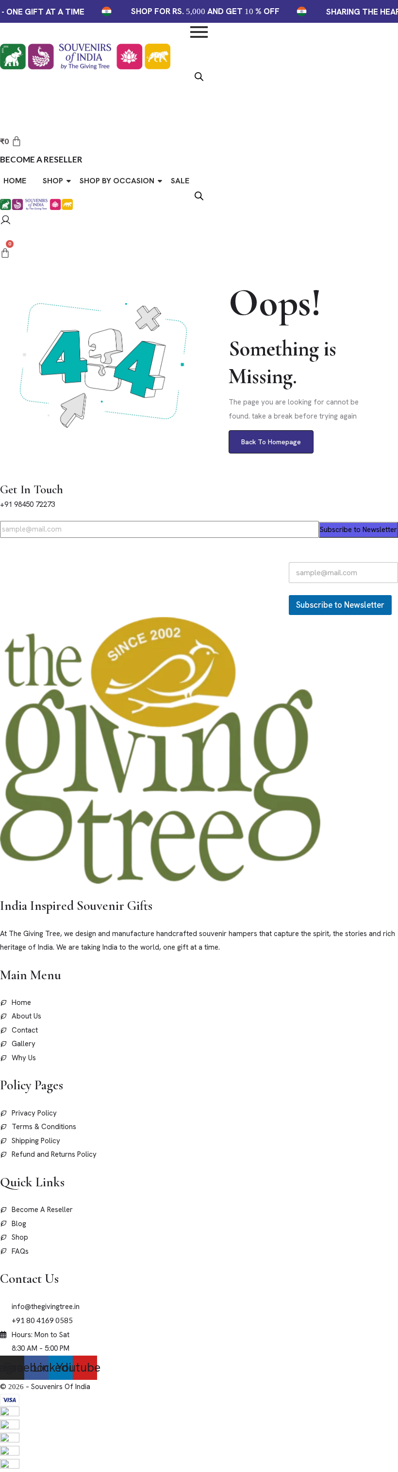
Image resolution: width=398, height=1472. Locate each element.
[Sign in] (5, 221)
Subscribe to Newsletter (358, 529)
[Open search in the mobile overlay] (199, 76)
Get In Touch (31, 489)
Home (14, 181)
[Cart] (5, 253)
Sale (180, 181)
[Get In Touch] (3, 475)
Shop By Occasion (117, 181)
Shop (53, 181)
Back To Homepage (271, 441)
